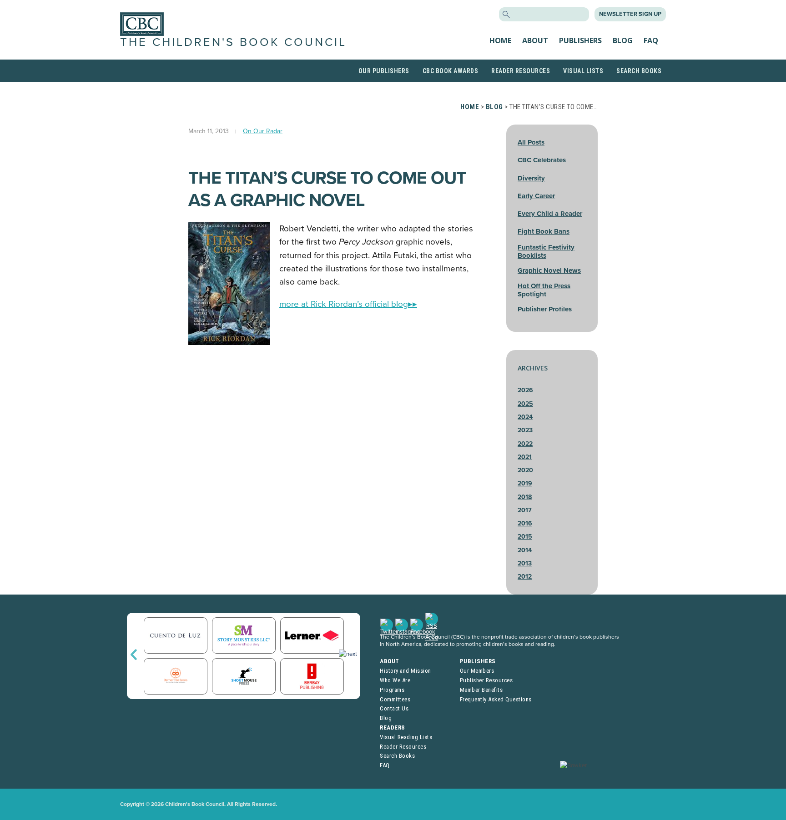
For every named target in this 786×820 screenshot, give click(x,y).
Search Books (638, 71)
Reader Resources (520, 71)
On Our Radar (262, 131)
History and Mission (405, 670)
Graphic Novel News (549, 270)
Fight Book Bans (543, 231)
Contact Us (394, 708)
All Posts (531, 142)
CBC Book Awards (451, 71)
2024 (525, 417)
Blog (623, 40)
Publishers (580, 40)
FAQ (651, 40)
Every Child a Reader (550, 214)
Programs (392, 689)
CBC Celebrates (542, 160)
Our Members (477, 670)
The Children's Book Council (233, 42)
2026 (525, 390)
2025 (525, 404)
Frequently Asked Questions (496, 699)
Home (500, 40)
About (535, 40)
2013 (525, 563)
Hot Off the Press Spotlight (544, 290)
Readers (392, 727)
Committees (395, 699)
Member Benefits (481, 689)
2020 (525, 470)
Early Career (536, 196)
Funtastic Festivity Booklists (546, 251)
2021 (525, 457)
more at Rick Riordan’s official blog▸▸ (348, 304)
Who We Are (395, 680)
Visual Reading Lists (406, 737)
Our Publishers (383, 71)
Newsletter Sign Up (630, 14)
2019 (525, 483)
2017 (525, 510)
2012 (525, 576)
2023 (525, 430)
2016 (525, 523)
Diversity (531, 178)
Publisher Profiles (545, 309)
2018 (525, 497)
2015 (525, 536)
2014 (525, 550)
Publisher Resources (486, 680)
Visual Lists (583, 71)
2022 (525, 444)
